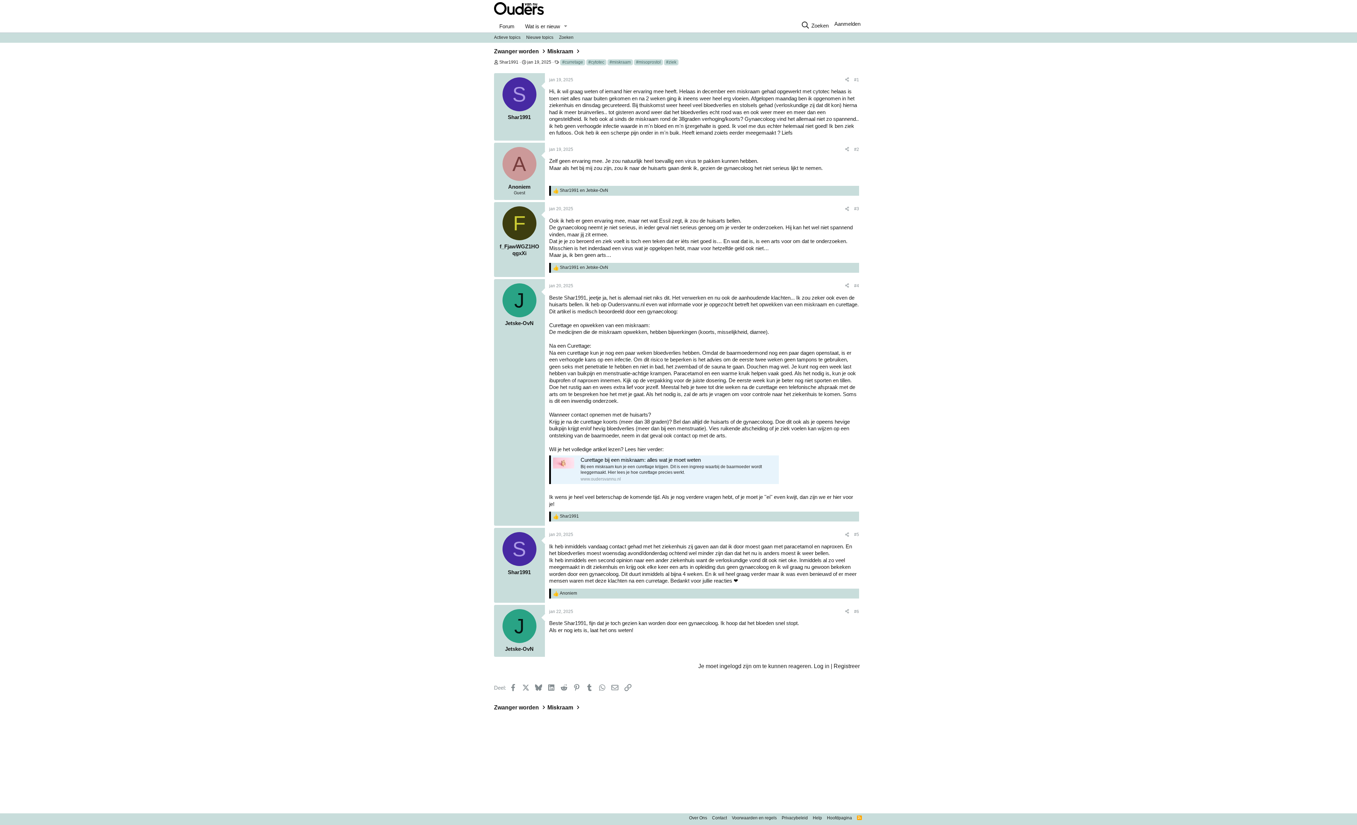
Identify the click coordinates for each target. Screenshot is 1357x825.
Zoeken (566, 37)
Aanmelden (847, 24)
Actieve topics (507, 37)
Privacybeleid (795, 817)
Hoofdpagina (839, 817)
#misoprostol (648, 62)
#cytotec (596, 62)
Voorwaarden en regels (754, 817)
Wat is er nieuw (542, 26)
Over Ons (698, 817)
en (584, 190)
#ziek (671, 62)
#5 (856, 534)
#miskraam (620, 62)
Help (817, 817)
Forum (507, 26)
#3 (856, 208)
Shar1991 (508, 62)
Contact (719, 817)
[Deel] (847, 80)
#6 (856, 611)
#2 (856, 149)
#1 (856, 79)
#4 (856, 285)
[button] (565, 26)
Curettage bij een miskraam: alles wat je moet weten (641, 460)
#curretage (572, 62)
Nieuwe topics (539, 37)
